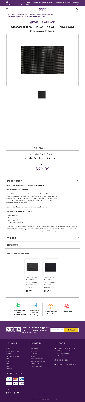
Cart (77, 11)
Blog (7, 358)
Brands (67, 2)
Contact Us (10, 353)
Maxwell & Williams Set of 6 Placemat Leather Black (50, 283)
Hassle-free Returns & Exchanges (35, 313)
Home (8, 348)
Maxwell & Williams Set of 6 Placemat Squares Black (32, 283)
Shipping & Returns (12, 356)
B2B (7, 366)
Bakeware (33, 351)
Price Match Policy (12, 351)
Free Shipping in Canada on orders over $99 (19, 312)
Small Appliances (36, 358)
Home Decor (34, 363)
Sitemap (9, 368)
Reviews (59, 2)
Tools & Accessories (37, 361)
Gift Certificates (36, 366)
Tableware (34, 348)
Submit (72, 330)
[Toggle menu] (7, 9)
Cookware (34, 353)
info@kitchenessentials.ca (15, 4)
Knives (32, 356)
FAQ (7, 361)
